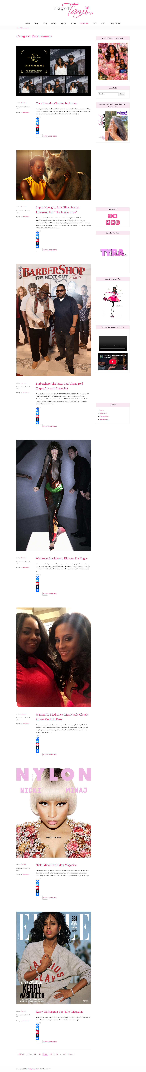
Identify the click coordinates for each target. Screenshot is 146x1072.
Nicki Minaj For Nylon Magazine (56, 865)
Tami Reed (23, 102)
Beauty (36, 23)
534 (64, 1054)
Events (95, 23)
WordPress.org (104, 419)
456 (57, 1054)
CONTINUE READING (50, 136)
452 (34, 1054)
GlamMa (73, 23)
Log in (102, 410)
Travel (103, 23)
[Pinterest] (63, 126)
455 (51, 1054)
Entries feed (103, 413)
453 (40, 1054)
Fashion (27, 23)
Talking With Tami (115, 23)
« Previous (21, 1054)
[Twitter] (63, 123)
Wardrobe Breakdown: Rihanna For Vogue (62, 558)
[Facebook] (63, 119)
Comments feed (104, 416)
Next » (71, 1054)
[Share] (63, 132)
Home (18, 28)
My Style (63, 23)
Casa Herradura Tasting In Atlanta (56, 103)
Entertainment (84, 23)
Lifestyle (54, 23)
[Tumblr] (63, 129)
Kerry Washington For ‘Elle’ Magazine (59, 1011)
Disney (45, 23)
